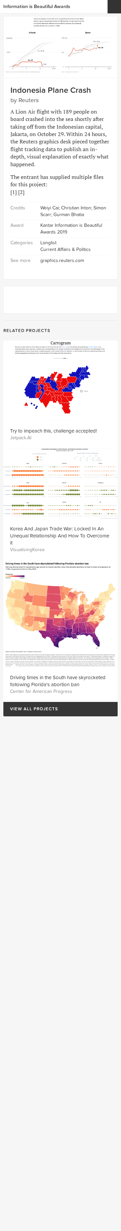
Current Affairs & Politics (65, 249)
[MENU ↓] (114, 6)
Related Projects (26, 330)
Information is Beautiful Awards (36, 6)
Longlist (48, 243)
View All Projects (30, 709)
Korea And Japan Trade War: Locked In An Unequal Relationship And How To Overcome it (59, 536)
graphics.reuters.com (62, 260)
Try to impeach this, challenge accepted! (53, 431)
